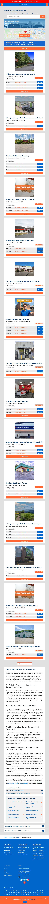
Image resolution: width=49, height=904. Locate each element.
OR (11, 894)
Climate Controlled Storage (23, 847)
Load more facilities (25, 664)
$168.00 (40, 537)
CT (18, 890)
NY (4, 894)
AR (9, 890)
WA (38, 894)
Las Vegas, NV (35, 855)
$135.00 (40, 534)
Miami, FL (34, 851)
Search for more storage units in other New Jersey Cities (17, 826)
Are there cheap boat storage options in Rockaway (18, 793)
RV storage (15, 783)
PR (16, 894)
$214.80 (40, 412)
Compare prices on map (24, 35)
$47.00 (41, 126)
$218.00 (40, 333)
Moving (5, 872)
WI (40, 894)
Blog (5, 870)
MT (26, 892)
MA (9, 892)
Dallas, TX (41, 850)
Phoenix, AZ (35, 853)
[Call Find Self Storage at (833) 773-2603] (47, 4)
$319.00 (40, 616)
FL (25, 890)
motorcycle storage (23, 783)
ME (14, 892)
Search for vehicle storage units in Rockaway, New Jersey (17, 830)
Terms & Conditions (8, 875)
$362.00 (40, 251)
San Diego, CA (41, 857)
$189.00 (40, 453)
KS (42, 890)
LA (6, 892)
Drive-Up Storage (21, 848)
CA (14, 890)
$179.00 (40, 450)
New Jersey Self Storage (14, 837)
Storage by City (7, 850)
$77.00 (41, 207)
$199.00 (40, 327)
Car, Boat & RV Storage (22, 854)
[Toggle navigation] (2, 4)
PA (14, 894)
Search (43, 16)
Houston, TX (41, 851)
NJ (37, 892)
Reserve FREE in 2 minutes (12, 21)
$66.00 (41, 248)
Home (5, 837)
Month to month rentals (12, 25)
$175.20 (40, 409)
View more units (24, 91)
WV (43, 894)
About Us (6, 868)
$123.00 (40, 166)
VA (33, 894)
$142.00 (40, 82)
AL (6, 890)
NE (33, 892)
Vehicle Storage (21, 852)
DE (23, 890)
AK (4, 890)
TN (26, 894)
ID (35, 890)
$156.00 (40, 169)
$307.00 (40, 85)
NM (40, 892)
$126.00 (40, 494)
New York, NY (41, 847)
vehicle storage (38, 782)
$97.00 (41, 371)
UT (30, 894)
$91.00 (41, 575)
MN (19, 892)
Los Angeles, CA (35, 848)
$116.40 (40, 491)
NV (42, 892)
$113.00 (40, 289)
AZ (11, 890)
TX (28, 894)
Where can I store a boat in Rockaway (15, 790)
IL (37, 890)
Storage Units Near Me (8, 847)
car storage (10, 783)
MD (11, 892)
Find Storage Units (7, 848)
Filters (25, 48)
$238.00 (40, 613)
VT (35, 894)
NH (35, 892)
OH (7, 894)
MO (21, 892)
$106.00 (40, 531)
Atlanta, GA (41, 853)
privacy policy (33, 899)
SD (23, 894)
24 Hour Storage (21, 850)
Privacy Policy (7, 873)
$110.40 (40, 164)
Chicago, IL (35, 850)
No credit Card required (12, 23)
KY (4, 892)
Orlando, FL (41, 855)
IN (40, 890)
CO (16, 890)
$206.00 (40, 330)
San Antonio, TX (35, 859)
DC (21, 890)
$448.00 (40, 88)
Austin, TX (41, 858)
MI (16, 892)
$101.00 (40, 210)
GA (28, 890)
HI (30, 890)
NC (28, 892)
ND (30, 892)
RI (18, 894)
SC (21, 894)
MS (23, 892)
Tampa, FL (34, 857)
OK (9, 894)
